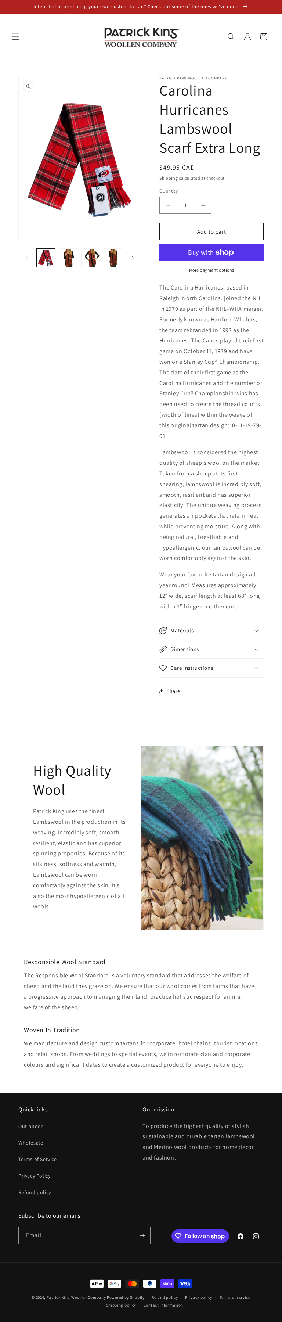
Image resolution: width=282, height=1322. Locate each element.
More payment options (211, 270)
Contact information (163, 1305)
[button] (15, 37)
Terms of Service (37, 1159)
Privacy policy (198, 1297)
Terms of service (235, 1297)
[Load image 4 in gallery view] (113, 257)
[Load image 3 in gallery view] (90, 257)
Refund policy (34, 1192)
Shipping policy (121, 1305)
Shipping (168, 178)
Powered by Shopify (126, 1297)
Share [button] (173, 691)
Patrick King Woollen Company (76, 1297)
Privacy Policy (34, 1175)
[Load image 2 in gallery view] (68, 257)
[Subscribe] (142, 1235)
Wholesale (30, 1142)
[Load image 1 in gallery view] (45, 257)
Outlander (30, 1126)
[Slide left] (26, 258)
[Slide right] (133, 258)
